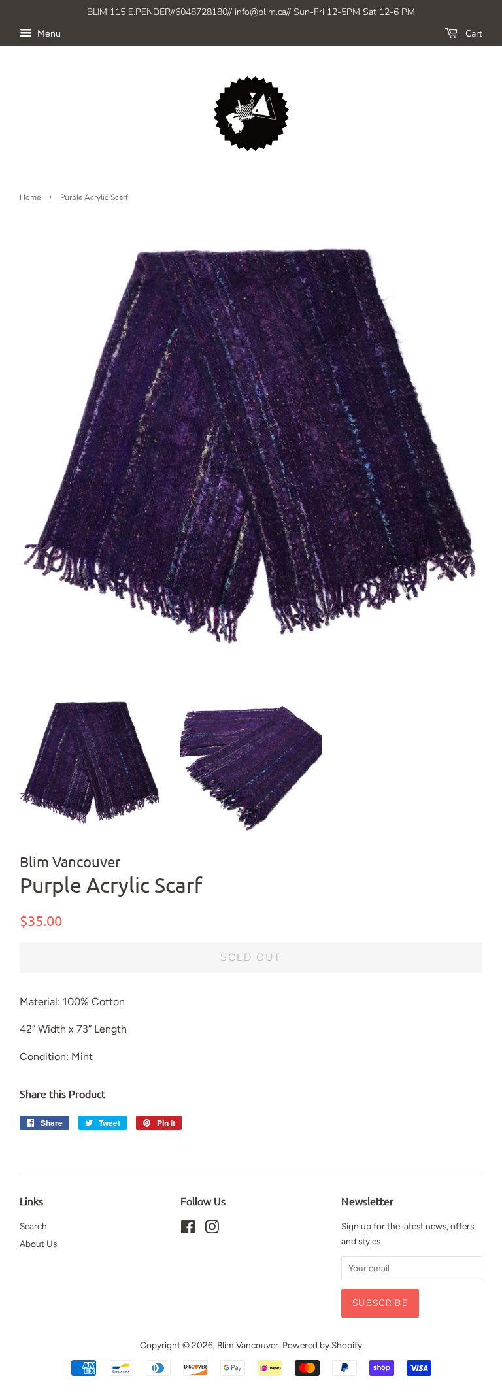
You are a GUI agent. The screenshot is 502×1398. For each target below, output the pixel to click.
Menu (48, 33)
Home (30, 197)
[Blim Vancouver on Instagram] (212, 1229)
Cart (472, 33)
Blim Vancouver (247, 1345)
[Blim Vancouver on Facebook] (187, 1229)
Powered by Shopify (322, 1345)
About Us (38, 1244)
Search (33, 1226)
